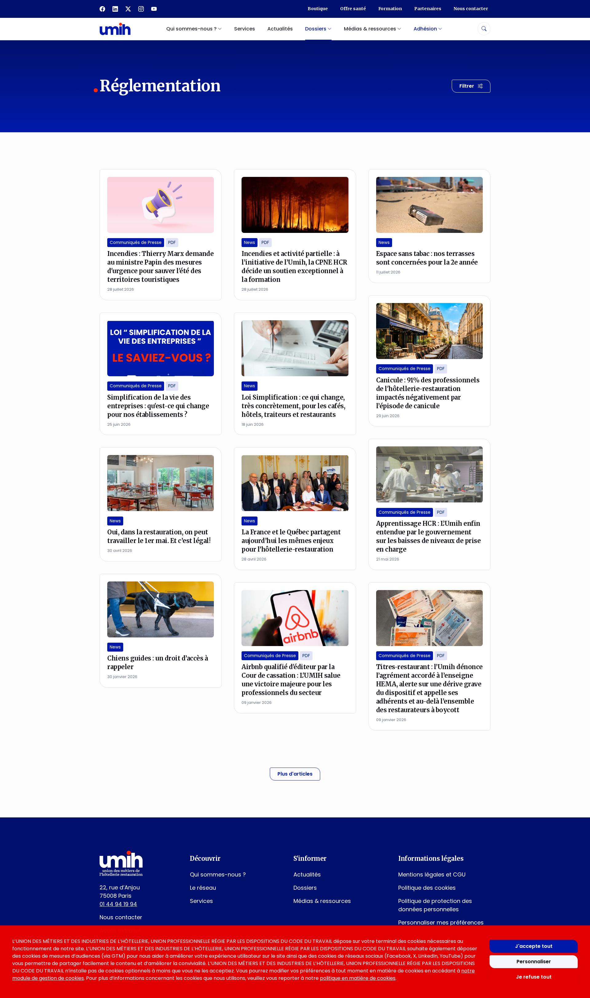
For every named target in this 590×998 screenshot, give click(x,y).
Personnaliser (534, 961)
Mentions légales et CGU (432, 874)
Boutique (318, 8)
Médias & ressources (322, 901)
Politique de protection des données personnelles (435, 905)
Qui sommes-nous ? (218, 874)
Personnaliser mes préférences (441, 922)
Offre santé (353, 8)
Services (244, 28)
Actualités (280, 28)
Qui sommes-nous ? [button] (192, 28)
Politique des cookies (427, 888)
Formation (390, 8)
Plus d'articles (295, 773)
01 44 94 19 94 (118, 904)
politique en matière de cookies (357, 978)
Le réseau (203, 888)
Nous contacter (471, 8)
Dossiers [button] (316, 28)
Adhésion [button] (426, 28)
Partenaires (427, 8)
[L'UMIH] (115, 28)
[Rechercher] (484, 28)
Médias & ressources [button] (370, 28)
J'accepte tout (534, 946)
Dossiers (305, 888)
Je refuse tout (534, 976)
